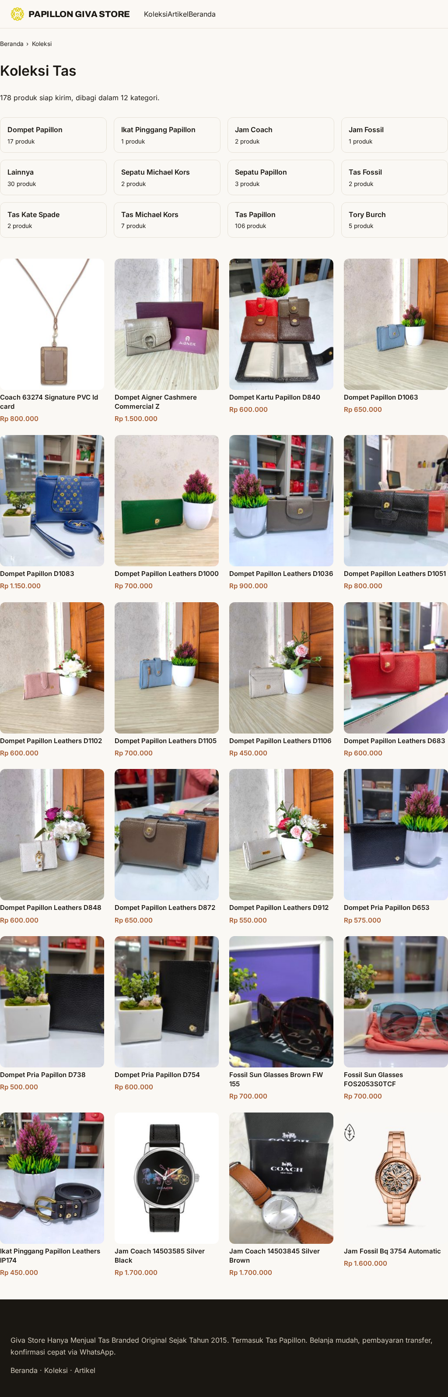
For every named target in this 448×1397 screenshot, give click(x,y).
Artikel (178, 14)
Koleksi (156, 14)
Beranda (202, 14)
